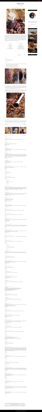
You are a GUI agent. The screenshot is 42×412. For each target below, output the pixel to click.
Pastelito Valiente (6, 250)
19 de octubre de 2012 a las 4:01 (8, 218)
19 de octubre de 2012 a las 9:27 (8, 240)
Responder (6, 140)
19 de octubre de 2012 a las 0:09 (8, 153)
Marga (5, 208)
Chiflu (5, 175)
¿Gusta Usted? (6, 280)
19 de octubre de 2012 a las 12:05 (8, 260)
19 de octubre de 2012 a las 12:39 (8, 266)
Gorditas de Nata (33, 50)
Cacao (11, 60)
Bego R (5, 239)
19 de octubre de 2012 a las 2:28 (8, 204)
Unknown (6, 142)
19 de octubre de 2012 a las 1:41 (8, 186)
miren (5, 223)
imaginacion (6, 335)
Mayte (7, 245)
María (5, 203)
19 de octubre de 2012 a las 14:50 (8, 271)
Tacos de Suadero (32, 41)
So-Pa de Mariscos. (32, 45)
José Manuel (6, 171)
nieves (5, 255)
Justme (5, 313)
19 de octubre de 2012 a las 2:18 (8, 192)
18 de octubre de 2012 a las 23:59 (8, 148)
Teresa (5, 259)
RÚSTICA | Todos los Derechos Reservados (22, 410)
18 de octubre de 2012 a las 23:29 (8, 138)
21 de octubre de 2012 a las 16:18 (8, 342)
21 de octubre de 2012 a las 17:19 (10, 246)
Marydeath (6, 366)
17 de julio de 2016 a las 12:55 (8, 385)
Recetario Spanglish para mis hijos (8, 325)
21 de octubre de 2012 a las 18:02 (8, 355)
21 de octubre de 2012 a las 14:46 (8, 330)
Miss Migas (6, 309)
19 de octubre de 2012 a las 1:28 (8, 176)
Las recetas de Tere (7, 297)
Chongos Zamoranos (32, 36)
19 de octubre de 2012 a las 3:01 (8, 209)
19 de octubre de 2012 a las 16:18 (8, 286)
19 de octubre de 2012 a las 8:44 (8, 235)
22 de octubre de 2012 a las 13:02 (8, 361)
